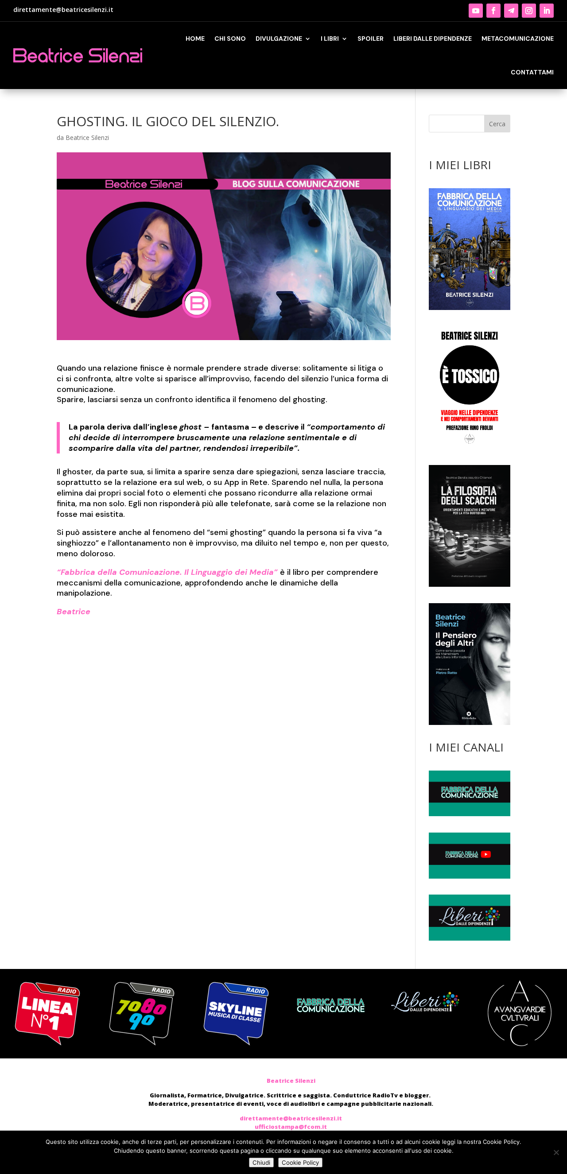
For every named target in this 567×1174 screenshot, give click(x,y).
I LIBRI (330, 39)
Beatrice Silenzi (87, 137)
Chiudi (261, 1162)
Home (195, 39)
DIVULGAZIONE (279, 39)
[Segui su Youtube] (476, 11)
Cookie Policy (300, 1162)
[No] (555, 1152)
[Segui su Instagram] (529, 11)
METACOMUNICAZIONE (518, 39)
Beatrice (73, 611)
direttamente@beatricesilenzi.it (63, 9)
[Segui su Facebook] (493, 11)
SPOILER (370, 39)
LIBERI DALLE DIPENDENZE (432, 39)
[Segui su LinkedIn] (547, 11)
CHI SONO (230, 39)
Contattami (532, 72)
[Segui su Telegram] (511, 11)
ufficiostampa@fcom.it (291, 1127)
